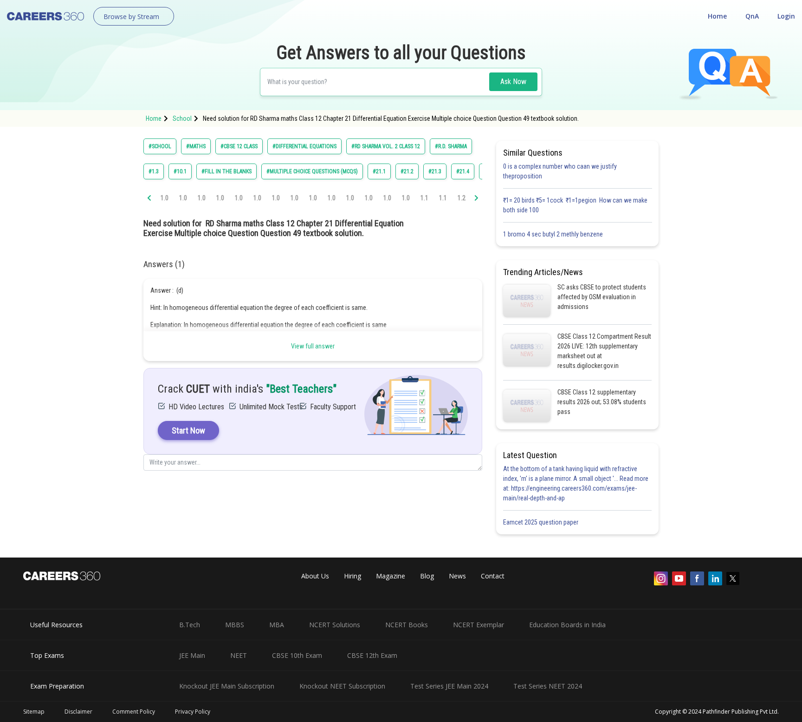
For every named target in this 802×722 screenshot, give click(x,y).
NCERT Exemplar (478, 624)
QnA (752, 16)
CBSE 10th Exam (297, 655)
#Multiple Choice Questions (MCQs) (312, 171)
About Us (315, 575)
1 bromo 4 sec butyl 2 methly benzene (554, 234)
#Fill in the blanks (226, 171)
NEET (238, 655)
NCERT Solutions (334, 624)
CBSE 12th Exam (372, 655)
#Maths (196, 146)
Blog (427, 575)
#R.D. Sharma (451, 146)
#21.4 (462, 171)
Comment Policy (133, 711)
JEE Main (192, 655)
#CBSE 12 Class (239, 146)
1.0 (164, 198)
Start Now (188, 430)
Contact (492, 575)
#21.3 (434, 171)
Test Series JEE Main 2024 (449, 686)
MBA (276, 624)
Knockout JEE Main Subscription (226, 686)
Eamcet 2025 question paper (541, 522)
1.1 (424, 198)
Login (786, 16)
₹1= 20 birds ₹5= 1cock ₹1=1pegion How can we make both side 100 (575, 205)
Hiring (352, 575)
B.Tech (189, 624)
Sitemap (34, 711)
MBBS (234, 624)
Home (717, 16)
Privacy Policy (192, 711)
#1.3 (154, 171)
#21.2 (407, 171)
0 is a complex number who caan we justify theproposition (560, 171)
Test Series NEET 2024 (547, 686)
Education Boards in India (567, 624)
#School (160, 146)
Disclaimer (78, 711)
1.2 (462, 198)
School (182, 118)
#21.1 (379, 171)
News (457, 575)
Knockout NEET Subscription (342, 686)
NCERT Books (406, 624)
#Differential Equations (304, 146)
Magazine (390, 575)
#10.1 (180, 171)
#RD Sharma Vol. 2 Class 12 (385, 146)
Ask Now (513, 81)
